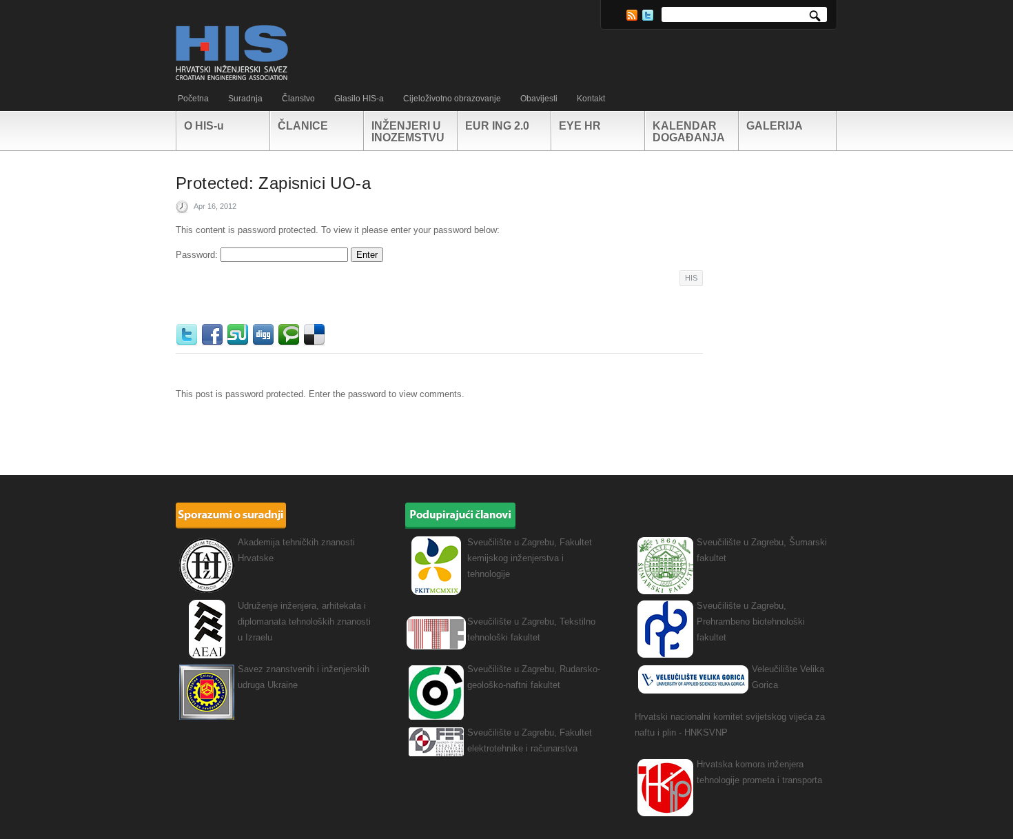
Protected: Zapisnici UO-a (273, 183)
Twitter (647, 15)
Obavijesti (538, 98)
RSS (631, 15)
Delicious (316, 335)
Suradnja (245, 98)
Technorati (290, 335)
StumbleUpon (239, 335)
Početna (193, 98)
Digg (265, 335)
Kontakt (591, 98)
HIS (691, 278)
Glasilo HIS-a (359, 98)
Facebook (214, 335)
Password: (198, 255)
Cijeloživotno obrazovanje (452, 98)
